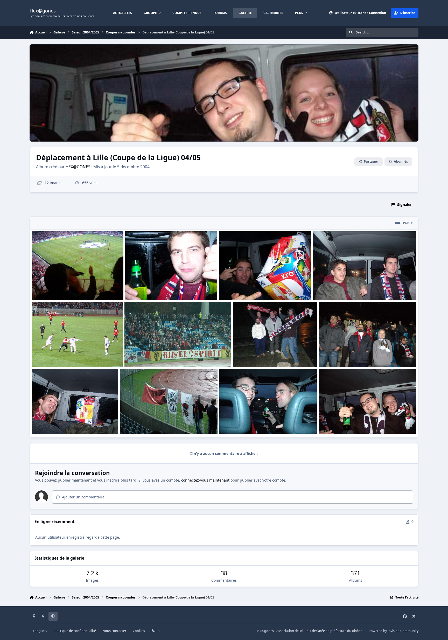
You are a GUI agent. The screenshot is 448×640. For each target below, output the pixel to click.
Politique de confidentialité (75, 631)
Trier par (402, 223)
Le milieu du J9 (335, 421)
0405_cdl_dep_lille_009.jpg (58, 421)
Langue (39, 631)
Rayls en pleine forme (148, 288)
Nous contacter (114, 631)
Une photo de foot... (53, 354)
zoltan (46, 294)
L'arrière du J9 (328, 288)
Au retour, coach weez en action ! (65, 288)
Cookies (139, 631)
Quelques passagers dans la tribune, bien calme (365, 354)
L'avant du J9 (234, 421)
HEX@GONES (78, 167)
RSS (158, 631)
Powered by (393, 631)
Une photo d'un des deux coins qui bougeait (168, 354)
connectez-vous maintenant (205, 480)
